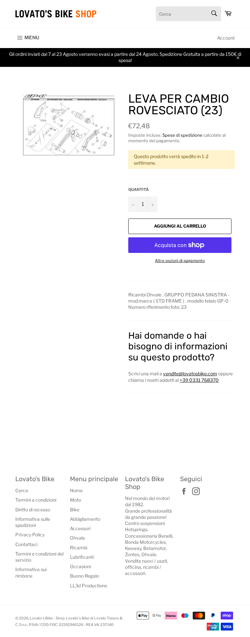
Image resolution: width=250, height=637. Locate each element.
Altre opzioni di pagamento (180, 260)
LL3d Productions (88, 585)
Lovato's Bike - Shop (47, 618)
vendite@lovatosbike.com (190, 373)
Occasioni (80, 566)
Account (226, 38)
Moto (75, 500)
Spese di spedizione (182, 135)
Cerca (21, 490)
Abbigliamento (85, 519)
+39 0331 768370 (199, 380)
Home (76, 490)
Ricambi (78, 547)
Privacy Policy (30, 534)
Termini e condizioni (35, 500)
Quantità (138, 189)
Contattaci (26, 544)
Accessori (80, 528)
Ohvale (77, 538)
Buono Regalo (84, 576)
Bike (74, 509)
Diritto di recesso (32, 509)
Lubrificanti (82, 557)
